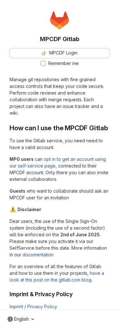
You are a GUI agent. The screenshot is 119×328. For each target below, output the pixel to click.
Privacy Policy (42, 306)
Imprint (16, 306)
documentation (38, 254)
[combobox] (21, 319)
